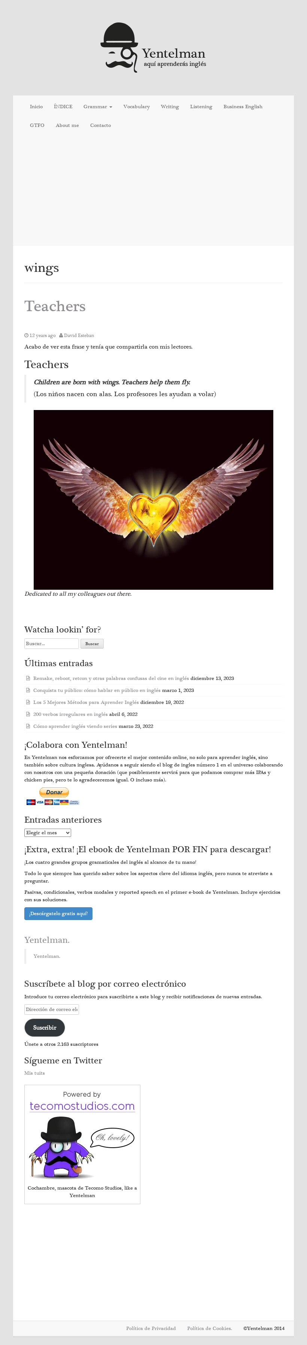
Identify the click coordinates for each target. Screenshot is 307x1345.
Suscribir (44, 1027)
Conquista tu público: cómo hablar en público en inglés (97, 690)
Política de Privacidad (151, 1328)
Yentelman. (47, 940)
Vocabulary (137, 106)
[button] (153, 500)
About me (67, 125)
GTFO (37, 125)
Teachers (55, 306)
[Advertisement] (153, 191)
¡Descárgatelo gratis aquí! (58, 913)
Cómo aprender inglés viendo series (75, 726)
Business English (243, 106)
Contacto (100, 125)
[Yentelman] (153, 46)
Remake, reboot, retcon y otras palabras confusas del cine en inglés (111, 678)
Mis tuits (34, 1073)
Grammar (96, 106)
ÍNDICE (63, 106)
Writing (170, 106)
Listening (201, 106)
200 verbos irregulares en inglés (70, 714)
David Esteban (79, 335)
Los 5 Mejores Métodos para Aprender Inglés (86, 702)
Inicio (36, 106)
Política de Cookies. (209, 1328)
